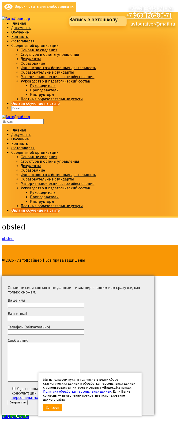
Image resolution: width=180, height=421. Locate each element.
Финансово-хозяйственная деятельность (58, 68)
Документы (21, 28)
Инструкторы (42, 94)
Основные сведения (39, 50)
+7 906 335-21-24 (145, 4)
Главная (18, 23)
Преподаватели (44, 90)
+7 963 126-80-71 (149, 15)
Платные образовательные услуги (52, 99)
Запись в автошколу (93, 19)
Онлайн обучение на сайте (35, 103)
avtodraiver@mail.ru (153, 24)
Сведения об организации (35, 45)
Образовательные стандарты (47, 72)
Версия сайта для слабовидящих (43, 6)
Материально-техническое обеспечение (57, 77)
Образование (33, 63)
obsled (8, 239)
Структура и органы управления (50, 54)
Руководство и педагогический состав (55, 81)
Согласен (52, 408)
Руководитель (43, 85)
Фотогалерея (23, 41)
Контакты (20, 36)
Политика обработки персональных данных (77, 392)
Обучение (20, 32)
